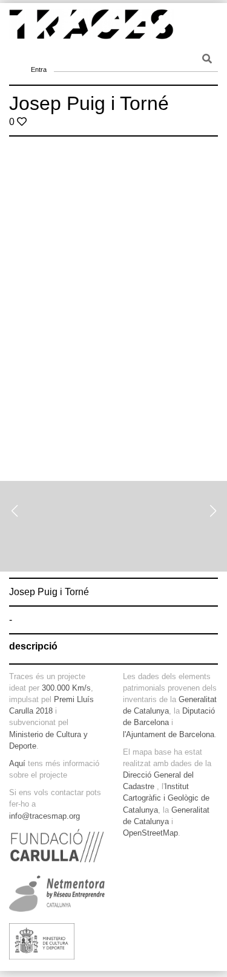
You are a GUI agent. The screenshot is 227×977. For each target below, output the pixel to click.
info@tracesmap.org (44, 816)
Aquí (17, 763)
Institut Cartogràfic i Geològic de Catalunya (166, 798)
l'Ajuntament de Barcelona (168, 734)
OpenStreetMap (150, 832)
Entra (39, 54)
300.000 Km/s (66, 687)
